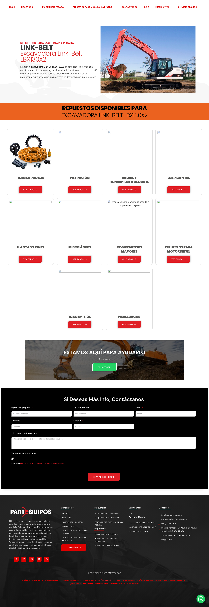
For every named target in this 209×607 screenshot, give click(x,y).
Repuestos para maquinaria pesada (92, 7)
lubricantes (135, 507)
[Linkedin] (39, 559)
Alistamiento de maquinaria (143, 527)
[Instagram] (23, 559)
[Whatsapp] (46, 559)
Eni (131, 513)
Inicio (12, 7)
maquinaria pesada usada (107, 518)
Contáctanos (129, 7)
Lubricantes (162, 7)
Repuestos (100, 528)
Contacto (164, 507)
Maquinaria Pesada (53, 7)
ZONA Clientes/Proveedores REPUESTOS (75, 532)
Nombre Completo (21, 407)
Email (138, 407)
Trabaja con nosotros (73, 522)
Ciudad (77, 420)
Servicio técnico (137, 517)
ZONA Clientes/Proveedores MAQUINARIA (75, 539)
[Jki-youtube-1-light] (31, 559)
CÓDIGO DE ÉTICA (107, 580)
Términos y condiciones (23, 453)
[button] (200, 599)
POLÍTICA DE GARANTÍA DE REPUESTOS (39, 580)
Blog (146, 7)
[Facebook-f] (16, 559)
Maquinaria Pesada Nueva (107, 513)
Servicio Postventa (139, 531)
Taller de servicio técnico (142, 523)
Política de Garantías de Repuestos (107, 540)
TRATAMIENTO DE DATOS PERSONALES (79, 580)
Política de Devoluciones (107, 545)
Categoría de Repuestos (106, 534)
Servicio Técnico (187, 7)
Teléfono (16, 420)
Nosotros (27, 7)
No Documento (81, 407)
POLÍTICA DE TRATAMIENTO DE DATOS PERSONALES (42, 463)
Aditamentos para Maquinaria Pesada (109, 523)
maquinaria (100, 507)
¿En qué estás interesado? (25, 433)
